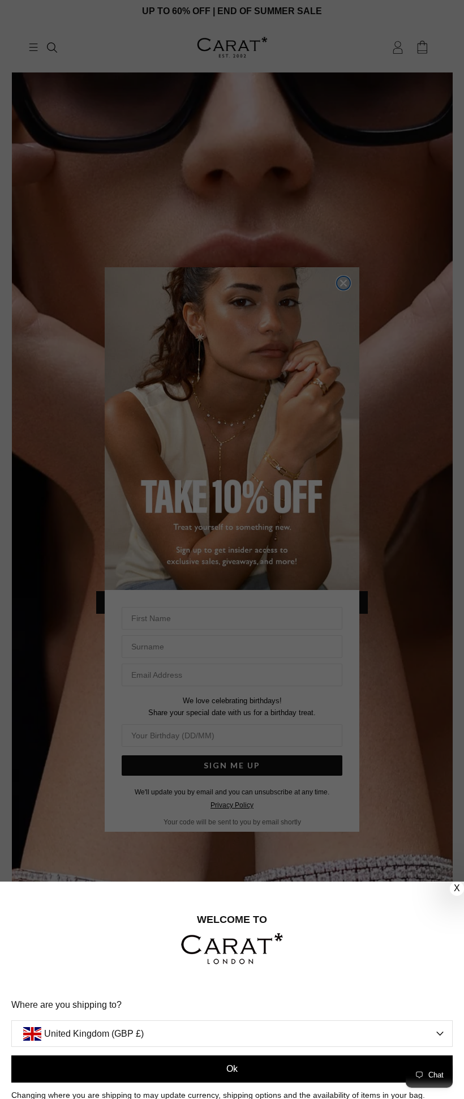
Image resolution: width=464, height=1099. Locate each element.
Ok (232, 1069)
